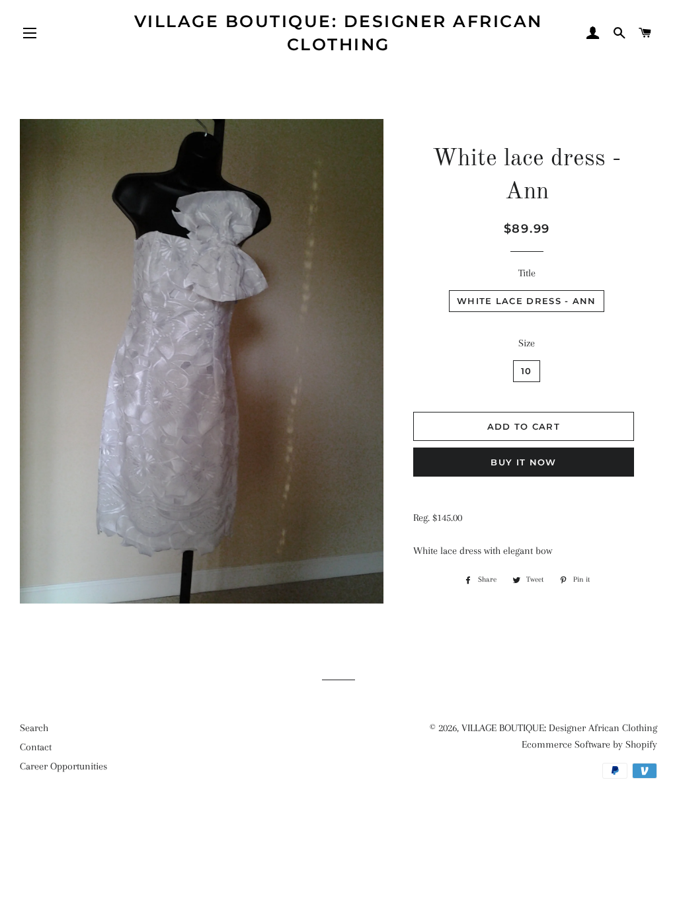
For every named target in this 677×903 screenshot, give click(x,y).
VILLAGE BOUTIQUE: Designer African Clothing (338, 32)
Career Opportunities (63, 766)
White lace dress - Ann (526, 300)
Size (526, 343)
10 (526, 371)
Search (34, 728)
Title (527, 273)
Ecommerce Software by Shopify (589, 744)
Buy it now (523, 462)
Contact (36, 747)
